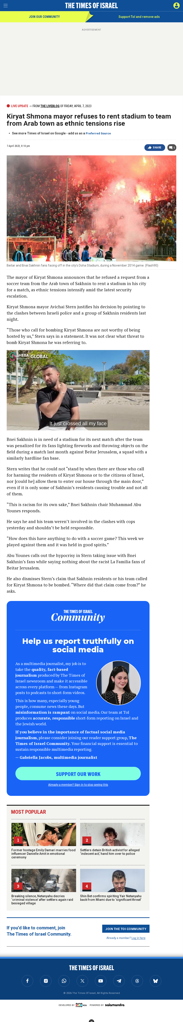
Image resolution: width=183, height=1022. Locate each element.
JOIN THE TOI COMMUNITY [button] (126, 929)
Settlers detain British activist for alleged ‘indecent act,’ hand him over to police (110, 851)
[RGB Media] (82, 1005)
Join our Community (44, 17)
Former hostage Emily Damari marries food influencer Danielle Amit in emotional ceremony (43, 853)
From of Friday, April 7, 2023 (62, 106)
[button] (176, 5)
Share (157, 147)
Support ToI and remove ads (139, 17)
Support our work (78, 773)
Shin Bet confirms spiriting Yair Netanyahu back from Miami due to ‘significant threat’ (110, 897)
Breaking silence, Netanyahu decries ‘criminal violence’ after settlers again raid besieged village (42, 899)
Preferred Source (98, 133)
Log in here (138, 938)
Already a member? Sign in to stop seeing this (78, 784)
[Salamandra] (114, 1004)
